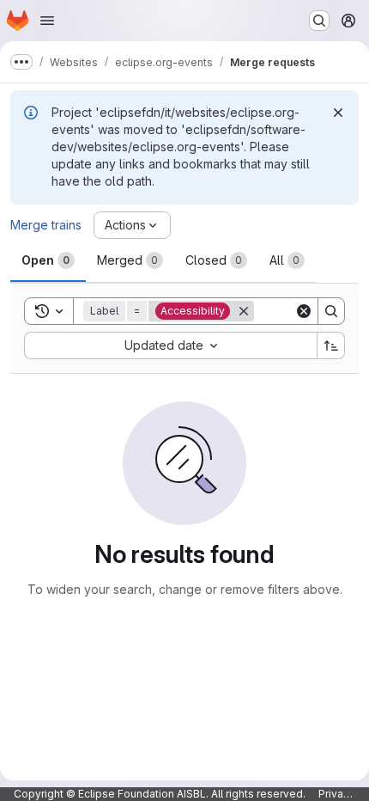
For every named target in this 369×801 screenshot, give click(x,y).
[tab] (48, 260)
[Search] (331, 311)
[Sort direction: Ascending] (331, 345)
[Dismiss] (338, 112)
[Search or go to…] (319, 20)
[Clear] (303, 311)
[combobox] (170, 345)
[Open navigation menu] (47, 20)
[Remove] (243, 311)
